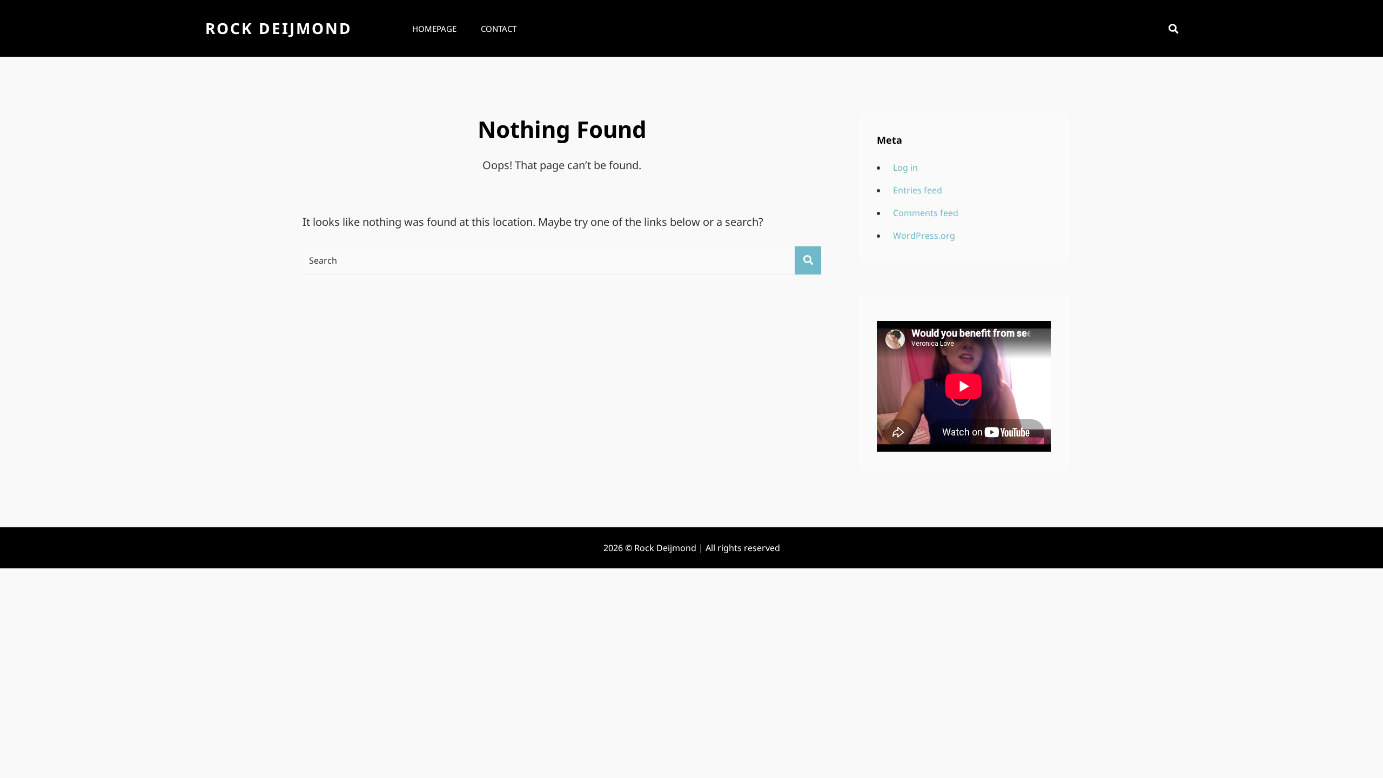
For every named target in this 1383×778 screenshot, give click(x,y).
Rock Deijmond (278, 28)
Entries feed (917, 190)
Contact (498, 28)
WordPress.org (924, 236)
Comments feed (925, 213)
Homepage (434, 28)
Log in (905, 167)
